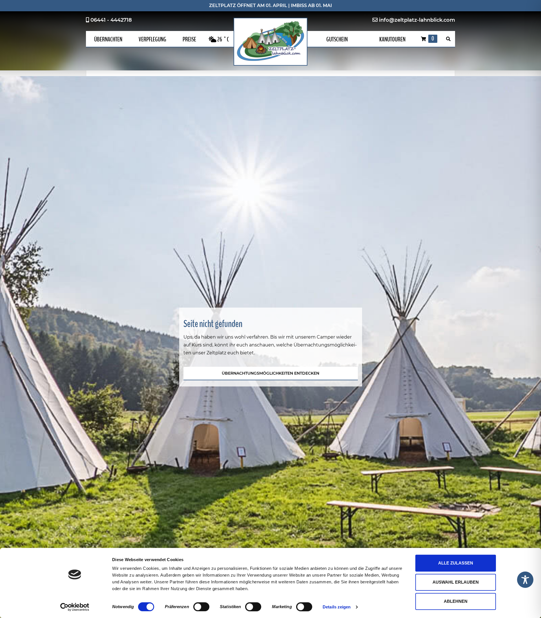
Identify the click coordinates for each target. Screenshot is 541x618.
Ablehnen (455, 601)
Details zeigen (337, 606)
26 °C (222, 39)
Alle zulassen (455, 563)
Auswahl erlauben (456, 582)
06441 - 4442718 (111, 20)
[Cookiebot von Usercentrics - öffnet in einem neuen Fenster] (74, 607)
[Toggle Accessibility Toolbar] (525, 579)
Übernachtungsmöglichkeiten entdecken (270, 373)
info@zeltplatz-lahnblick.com (417, 20)
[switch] (201, 606)
